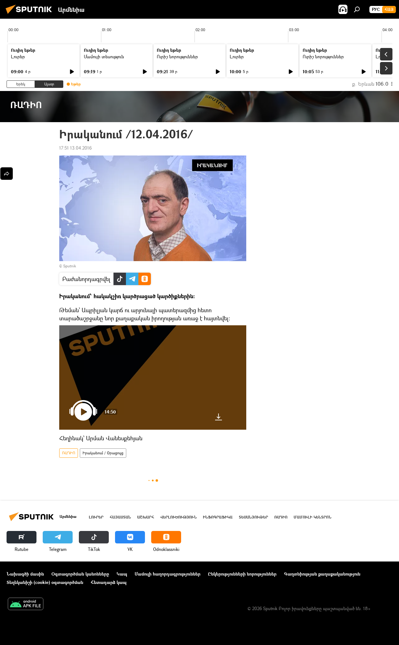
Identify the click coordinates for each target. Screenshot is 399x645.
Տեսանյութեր (253, 517)
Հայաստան (120, 517)
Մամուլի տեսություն (104, 57)
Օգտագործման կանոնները (80, 574)
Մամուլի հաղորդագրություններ (167, 574)
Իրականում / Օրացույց (103, 453)
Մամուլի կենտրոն (312, 517)
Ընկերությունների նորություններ (242, 574)
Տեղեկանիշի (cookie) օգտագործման (45, 582)
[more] (6, 173)
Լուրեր (18, 57)
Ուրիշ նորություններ (177, 57)
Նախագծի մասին (25, 574)
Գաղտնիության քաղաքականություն (322, 574)
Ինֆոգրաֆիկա (218, 517)
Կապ (122, 574)
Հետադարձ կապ (109, 582)
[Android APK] (25, 604)
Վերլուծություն (178, 517)
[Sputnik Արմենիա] (30, 14)
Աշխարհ (145, 517)
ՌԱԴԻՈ (68, 453)
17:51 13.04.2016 (75, 148)
